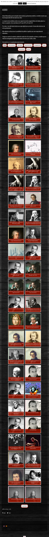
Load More (24, 506)
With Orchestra (12, 45)
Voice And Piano (28, 45)
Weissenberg (21, 49)
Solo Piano (20, 45)
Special (28, 49)
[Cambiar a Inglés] (4, 526)
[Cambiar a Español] (6, 526)
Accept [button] (20, 3)
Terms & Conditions (31, 3)
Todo (5, 45)
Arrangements (37, 45)
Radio (44, 45)
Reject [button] (24, 3)
